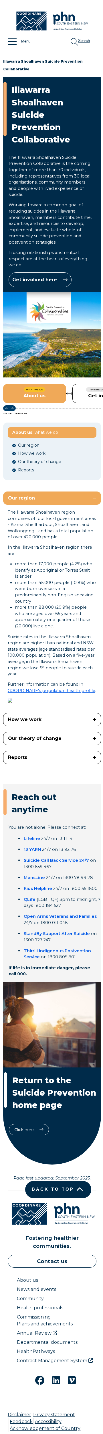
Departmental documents (47, 1342)
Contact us (52, 1261)
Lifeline (32, 838)
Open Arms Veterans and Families (60, 916)
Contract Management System (52, 1360)
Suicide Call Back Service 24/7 (56, 860)
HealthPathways (36, 1351)
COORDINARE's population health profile (51, 690)
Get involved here (35, 279)
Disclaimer (19, 1414)
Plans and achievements (45, 1324)
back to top (53, 1189)
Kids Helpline (38, 888)
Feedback (21, 1421)
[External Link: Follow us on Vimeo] (68, 1379)
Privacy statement (54, 1414)
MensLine (34, 877)
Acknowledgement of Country (45, 1428)
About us (27, 1280)
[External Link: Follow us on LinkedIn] (52, 1379)
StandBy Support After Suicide (57, 933)
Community (30, 1298)
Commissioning (34, 1317)
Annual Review (35, 1333)
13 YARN (32, 849)
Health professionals (40, 1307)
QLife (29, 899)
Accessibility (48, 1421)
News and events (36, 1289)
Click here (24, 1129)
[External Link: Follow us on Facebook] (36, 1379)
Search (84, 40)
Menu (25, 41)
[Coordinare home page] (52, 21)
